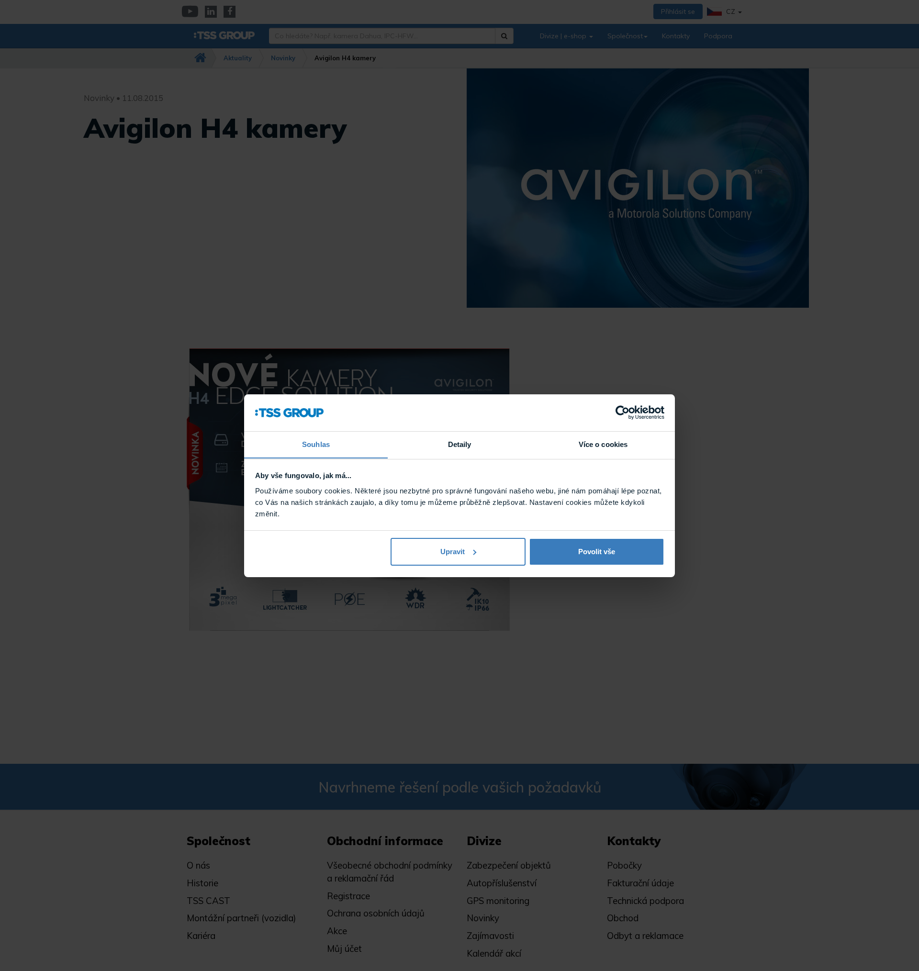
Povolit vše (596, 551)
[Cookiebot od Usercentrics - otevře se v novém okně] (622, 412)
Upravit (452, 551)
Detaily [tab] (459, 444)
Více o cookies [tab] (603, 444)
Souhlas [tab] (316, 444)
